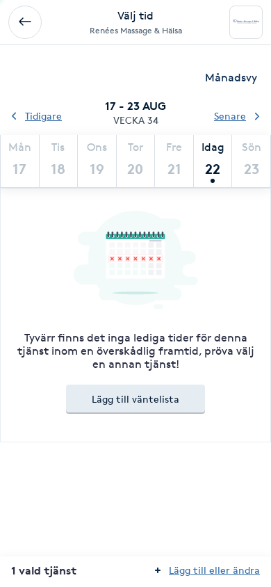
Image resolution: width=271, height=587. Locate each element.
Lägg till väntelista (135, 399)
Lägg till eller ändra (214, 570)
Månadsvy (231, 77)
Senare (230, 116)
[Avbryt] (25, 22)
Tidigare (43, 116)
